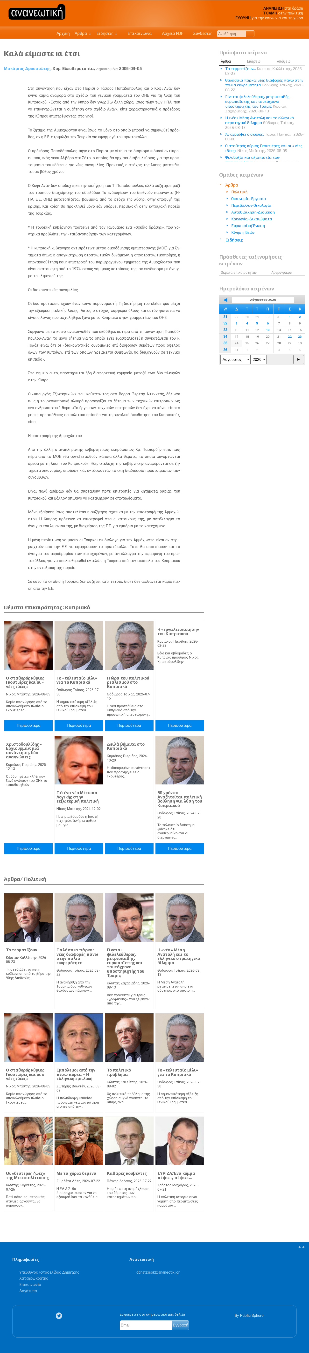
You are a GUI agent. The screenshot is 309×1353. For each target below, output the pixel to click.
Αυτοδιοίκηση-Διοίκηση (253, 212)
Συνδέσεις (202, 33)
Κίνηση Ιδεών (242, 232)
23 (300, 336)
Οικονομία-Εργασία (248, 198)
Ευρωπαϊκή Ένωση (248, 225)
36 (225, 350)
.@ (158, 1272)
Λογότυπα (28, 1291)
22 (290, 336)
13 (268, 330)
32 (225, 323)
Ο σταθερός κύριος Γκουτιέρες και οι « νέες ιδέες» (25, 682)
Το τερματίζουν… (23, 950)
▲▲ (301, 1246)
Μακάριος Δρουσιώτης (27, 68)
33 (225, 330)
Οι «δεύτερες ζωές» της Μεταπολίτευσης (27, 1175)
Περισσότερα (28, 725)
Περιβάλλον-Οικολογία (251, 205)
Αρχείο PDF (172, 33)
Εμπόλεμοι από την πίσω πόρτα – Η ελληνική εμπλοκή (75, 1074)
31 (225, 317)
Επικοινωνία (139, 33)
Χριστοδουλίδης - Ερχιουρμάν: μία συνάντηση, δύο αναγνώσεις (24, 750)
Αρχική (63, 33)
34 (225, 337)
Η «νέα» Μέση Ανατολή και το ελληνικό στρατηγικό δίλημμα (178, 956)
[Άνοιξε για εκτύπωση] (191, 79)
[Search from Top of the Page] (250, 33)
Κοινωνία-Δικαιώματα (251, 219)
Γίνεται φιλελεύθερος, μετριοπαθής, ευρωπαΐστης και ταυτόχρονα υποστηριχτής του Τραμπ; (125, 963)
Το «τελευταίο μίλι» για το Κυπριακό (76, 680)
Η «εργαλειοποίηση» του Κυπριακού (178, 631)
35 (225, 343)
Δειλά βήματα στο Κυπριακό (126, 746)
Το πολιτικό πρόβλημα (119, 1072)
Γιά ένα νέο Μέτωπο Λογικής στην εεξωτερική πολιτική (77, 797)
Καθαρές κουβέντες (127, 1173)
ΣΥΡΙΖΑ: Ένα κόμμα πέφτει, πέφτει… (176, 1175)
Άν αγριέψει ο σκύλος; (264, 136)
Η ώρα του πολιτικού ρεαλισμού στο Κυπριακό (128, 682)
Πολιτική (239, 192)
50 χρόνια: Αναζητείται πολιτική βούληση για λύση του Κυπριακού (179, 799)
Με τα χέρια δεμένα (76, 1173)
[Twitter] (60, 1315)
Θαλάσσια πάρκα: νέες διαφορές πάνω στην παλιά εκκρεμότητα (77, 956)
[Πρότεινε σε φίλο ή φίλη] (200, 79)
